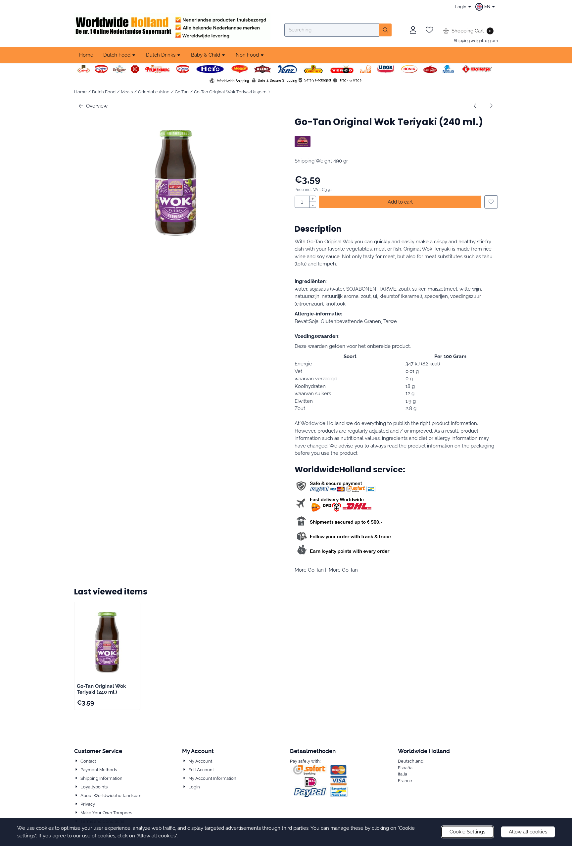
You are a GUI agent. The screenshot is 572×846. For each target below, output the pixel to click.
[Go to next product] (491, 106)
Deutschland (410, 761)
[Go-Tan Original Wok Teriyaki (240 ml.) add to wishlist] (491, 202)
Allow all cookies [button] (528, 832)
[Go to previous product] (475, 106)
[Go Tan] (302, 146)
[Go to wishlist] (429, 30)
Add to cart (400, 202)
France (405, 780)
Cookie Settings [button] (467, 832)
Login (460, 6)
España (405, 767)
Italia (402, 774)
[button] (486, 6)
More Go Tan (309, 570)
